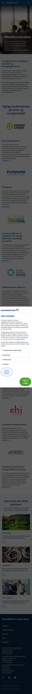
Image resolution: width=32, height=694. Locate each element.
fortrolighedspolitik (19, 339)
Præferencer (7, 359)
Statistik (6, 364)
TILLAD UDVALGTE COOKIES (6, 371)
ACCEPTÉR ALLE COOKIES (25, 381)
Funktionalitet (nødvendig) (12, 350)
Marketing (6, 355)
